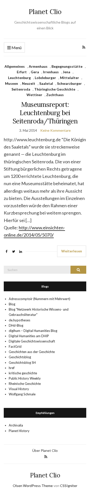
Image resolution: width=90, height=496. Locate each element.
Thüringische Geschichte (54, 89)
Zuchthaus (55, 95)
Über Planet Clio (45, 450)
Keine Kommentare (55, 130)
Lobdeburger (45, 78)
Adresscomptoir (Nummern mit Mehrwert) (39, 299)
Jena (66, 72)
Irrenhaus (51, 72)
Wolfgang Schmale (22, 394)
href (11, 368)
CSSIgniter (68, 485)
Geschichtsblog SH (22, 363)
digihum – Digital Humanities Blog (33, 331)
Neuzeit (28, 83)
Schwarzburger (69, 83)
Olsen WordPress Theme (33, 485)
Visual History (19, 389)
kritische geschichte (23, 373)
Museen (11, 83)
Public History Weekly (25, 378)
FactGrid (15, 346)
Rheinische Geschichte (25, 384)
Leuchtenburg (19, 78)
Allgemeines (14, 66)
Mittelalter (69, 78)
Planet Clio (45, 12)
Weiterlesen (71, 251)
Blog (12, 304)
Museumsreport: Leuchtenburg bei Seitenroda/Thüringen (45, 112)
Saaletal (46, 83)
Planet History (19, 431)
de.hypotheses (19, 320)
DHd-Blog (16, 325)
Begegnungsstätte (67, 66)
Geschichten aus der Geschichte (32, 352)
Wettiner (34, 95)
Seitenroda (21, 89)
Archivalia (16, 425)
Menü (16, 47)
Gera (35, 72)
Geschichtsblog (20, 357)
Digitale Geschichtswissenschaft (32, 341)
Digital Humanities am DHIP (29, 336)
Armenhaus (38, 66)
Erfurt (22, 72)
